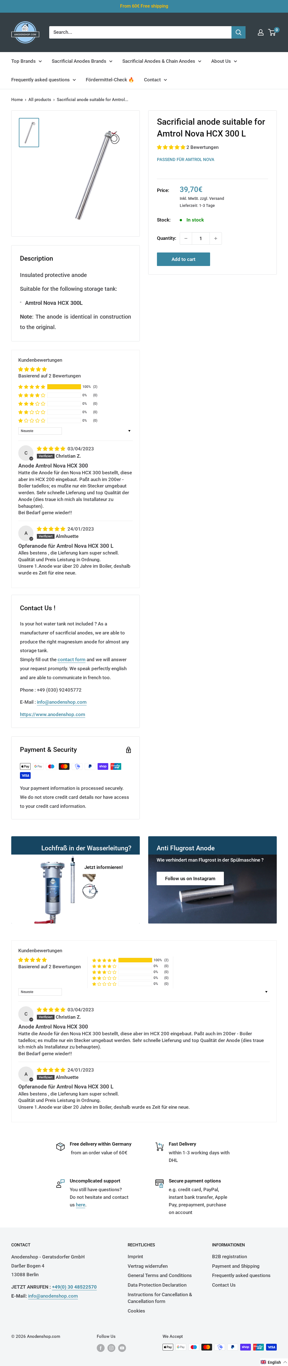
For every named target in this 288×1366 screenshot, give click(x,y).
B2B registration (229, 1256)
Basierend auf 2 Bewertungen (49, 376)
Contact (152, 79)
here (80, 1205)
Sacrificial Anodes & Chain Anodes (158, 61)
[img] (51, 448)
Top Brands (23, 61)
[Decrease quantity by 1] (186, 238)
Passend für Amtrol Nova (185, 159)
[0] (272, 32)
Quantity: (166, 238)
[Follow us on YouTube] (122, 1348)
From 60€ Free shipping (144, 6)
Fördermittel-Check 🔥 (110, 79)
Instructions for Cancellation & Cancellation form (160, 1298)
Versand (216, 198)
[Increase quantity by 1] (216, 238)
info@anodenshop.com (62, 702)
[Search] (238, 32)
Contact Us (224, 1285)
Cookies (136, 1311)
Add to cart (183, 259)
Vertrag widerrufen (148, 1266)
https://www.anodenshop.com (52, 714)
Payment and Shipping (236, 1266)
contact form (72, 659)
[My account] (261, 32)
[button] (171, 147)
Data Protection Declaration (157, 1285)
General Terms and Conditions (160, 1275)
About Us (221, 61)
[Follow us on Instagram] (111, 1348)
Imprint (135, 1256)
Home (17, 99)
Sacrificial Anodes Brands (79, 61)
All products (39, 99)
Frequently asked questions (40, 79)
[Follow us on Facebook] (101, 1348)
